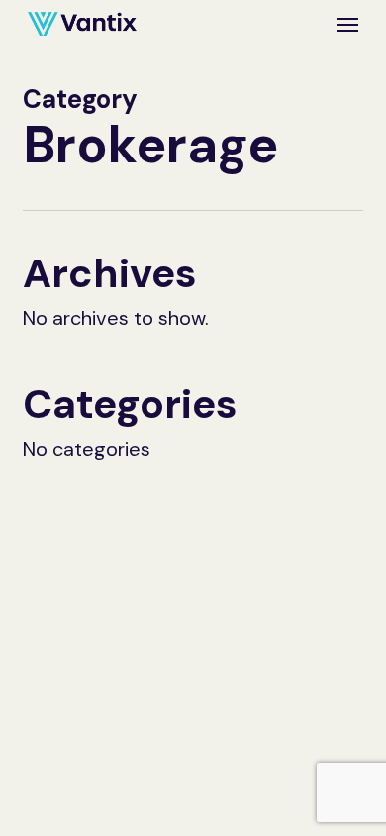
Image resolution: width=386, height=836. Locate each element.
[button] (347, 24)
